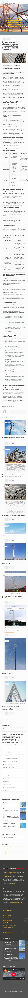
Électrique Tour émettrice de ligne (10, 761)
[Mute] (20, 979)
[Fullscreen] (23, 979)
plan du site (12, 883)
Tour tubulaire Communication (11, 758)
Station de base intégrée (8, 927)
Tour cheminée (6, 775)
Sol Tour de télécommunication (11, 752)
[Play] (5, 979)
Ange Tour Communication (10, 750)
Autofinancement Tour (7, 764)
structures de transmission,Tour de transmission (13, 630)
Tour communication (7, 747)
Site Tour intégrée (8, 755)
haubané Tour (6, 781)
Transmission (15, 875)
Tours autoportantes (7, 920)
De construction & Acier (11, 872)
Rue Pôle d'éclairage (7, 922)
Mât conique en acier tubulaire (9, 535)
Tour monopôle (6, 778)
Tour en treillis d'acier (7, 770)
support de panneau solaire (9, 787)
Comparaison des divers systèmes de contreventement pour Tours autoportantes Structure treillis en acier (12, 708)
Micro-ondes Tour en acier (8, 767)
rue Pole (4, 790)
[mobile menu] (26, 2)
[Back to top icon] (14, 988)
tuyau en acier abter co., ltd (16, 902)
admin (12, 411)
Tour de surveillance (7, 784)
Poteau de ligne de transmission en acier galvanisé (13, 515)
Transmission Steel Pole (9, 793)
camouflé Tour (6, 773)
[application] (14, 974)
